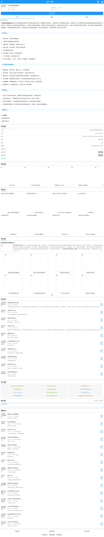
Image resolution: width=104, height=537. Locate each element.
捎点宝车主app (11, 429)
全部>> (101, 250)
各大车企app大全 (17, 392)
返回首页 (45, 534)
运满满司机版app (12, 356)
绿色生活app (11, 325)
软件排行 (52, 531)
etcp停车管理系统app (13, 506)
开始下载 (52, 13)
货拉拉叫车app (11, 310)
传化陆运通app (11, 318)
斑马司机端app (11, 422)
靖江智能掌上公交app (13, 491)
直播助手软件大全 (85, 386)
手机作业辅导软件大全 (51, 395)
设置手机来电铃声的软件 (17, 386)
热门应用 (86, 531)
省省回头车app (11, 364)
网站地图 (52, 534)
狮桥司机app (11, 333)
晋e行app (10, 475)
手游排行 (17, 531)
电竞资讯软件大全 (85, 392)
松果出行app (11, 460)
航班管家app (11, 452)
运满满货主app (11, 349)
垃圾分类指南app (12, 372)
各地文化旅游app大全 (51, 392)
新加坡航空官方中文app (14, 514)
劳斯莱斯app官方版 (12, 302)
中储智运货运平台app (13, 341)
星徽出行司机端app (12, 468)
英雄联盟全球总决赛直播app (85, 395)
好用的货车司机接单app (8, 242)
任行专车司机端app (12, 522)
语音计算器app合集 (51, 386)
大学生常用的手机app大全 (85, 389)
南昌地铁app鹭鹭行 (12, 483)
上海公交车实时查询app (14, 498)
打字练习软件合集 (51, 389)
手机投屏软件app (17, 389)
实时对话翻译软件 (17, 395)
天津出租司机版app (12, 437)
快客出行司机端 (12, 445)
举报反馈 (59, 534)
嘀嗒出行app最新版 (12, 414)
